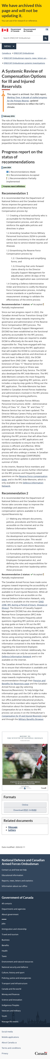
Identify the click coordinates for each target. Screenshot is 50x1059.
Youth (4, 1016)
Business (6, 940)
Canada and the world (11, 989)
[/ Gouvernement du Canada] (19, 29)
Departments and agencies (14, 909)
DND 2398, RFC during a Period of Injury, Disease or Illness (24, 604)
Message (12, 827)
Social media (7, 1031)
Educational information (12, 875)
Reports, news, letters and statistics (17, 880)
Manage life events (10, 1021)
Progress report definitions (14, 186)
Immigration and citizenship (14, 929)
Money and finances (11, 994)
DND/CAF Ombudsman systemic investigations (24, 63)
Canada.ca (6, 53)
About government (10, 914)
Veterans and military (11, 1010)
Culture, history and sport (13, 972)
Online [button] (25, 804)
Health (5, 951)
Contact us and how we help (14, 870)
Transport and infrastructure (14, 983)
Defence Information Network (16, 656)
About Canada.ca (9, 1042)
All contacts (7, 903)
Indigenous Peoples (10, 1005)
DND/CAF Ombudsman (24, 53)
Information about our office (14, 886)
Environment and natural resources (17, 961)
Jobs (3, 923)
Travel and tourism (10, 934)
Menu (8, 46)
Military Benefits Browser (30, 719)
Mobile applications (10, 1037)
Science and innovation (12, 1000)
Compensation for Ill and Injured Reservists (22, 716)
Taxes (4, 956)
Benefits (5, 945)
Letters (12, 830)
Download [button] (25, 810)
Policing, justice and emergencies (16, 978)
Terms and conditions (11, 1048)
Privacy (5, 1053)
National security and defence (15, 967)
